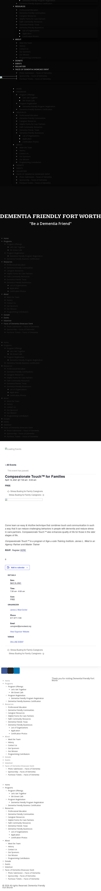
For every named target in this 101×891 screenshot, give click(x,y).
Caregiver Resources (27, 16)
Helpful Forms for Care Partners (32, 19)
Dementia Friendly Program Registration (39, 106)
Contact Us (23, 49)
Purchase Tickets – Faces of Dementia (35, 79)
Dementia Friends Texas (29, 24)
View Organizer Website (19, 631)
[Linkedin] (17, 671)
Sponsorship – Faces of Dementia (33, 76)
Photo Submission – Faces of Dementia (35, 73)
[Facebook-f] (4, 671)
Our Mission (24, 54)
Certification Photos (31, 36)
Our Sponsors (25, 52)
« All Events (10, 464)
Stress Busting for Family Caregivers (26, 491)
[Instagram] (10, 671)
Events (18, 63)
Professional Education (28, 10)
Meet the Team (25, 43)
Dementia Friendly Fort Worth (50, 216)
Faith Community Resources (30, 22)
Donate (19, 60)
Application (27, 33)
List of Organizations (31, 30)
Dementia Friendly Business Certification (35, 3)
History (22, 46)
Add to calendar (18, 567)
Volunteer (20, 66)
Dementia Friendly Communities (32, 13)
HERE (23, 550)
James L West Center (18, 609)
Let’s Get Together (30, 97)
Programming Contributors (30, 57)
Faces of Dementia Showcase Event (32, 69)
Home (19, 89)
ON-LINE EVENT (17, 642)
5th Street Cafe (29, 100)
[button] (55, 83)
